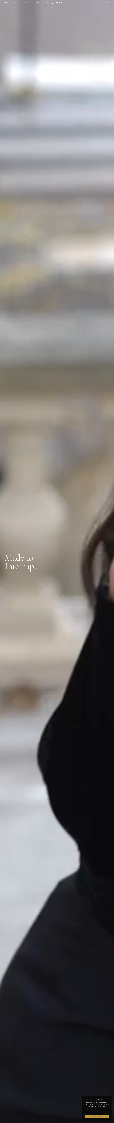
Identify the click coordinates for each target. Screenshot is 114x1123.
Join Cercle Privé (96, 1116)
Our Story (26, 2)
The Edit (37, 2)
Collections (15, 2)
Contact (46, 2)
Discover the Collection (13, 574)
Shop (6, 2)
